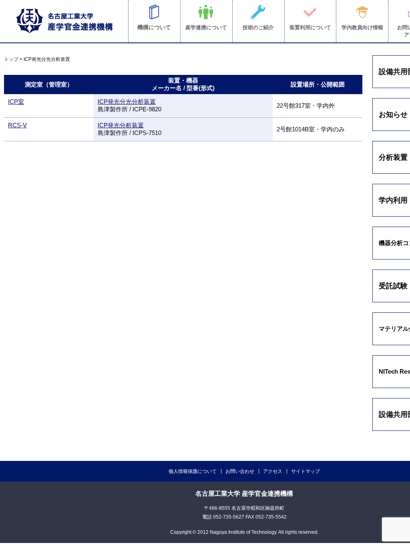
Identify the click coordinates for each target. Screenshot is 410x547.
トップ (11, 59)
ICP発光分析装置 (121, 125)
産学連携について (206, 27)
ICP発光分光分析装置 (127, 101)
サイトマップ (305, 471)
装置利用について (310, 27)
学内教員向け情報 (362, 27)
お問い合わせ (239, 471)
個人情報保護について (193, 471)
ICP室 (16, 101)
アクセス (272, 471)
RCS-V (17, 125)
